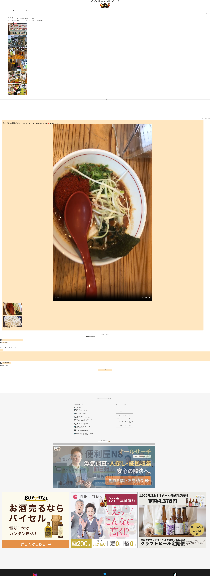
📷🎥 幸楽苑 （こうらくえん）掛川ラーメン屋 (82, 417)
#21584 (208, 13)
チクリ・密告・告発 (77, 407)
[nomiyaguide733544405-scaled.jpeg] (108, 77)
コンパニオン (129, 418)
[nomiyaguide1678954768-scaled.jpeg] (108, 89)
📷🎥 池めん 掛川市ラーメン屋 (79, 409)
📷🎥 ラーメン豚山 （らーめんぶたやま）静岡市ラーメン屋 (84, 429)
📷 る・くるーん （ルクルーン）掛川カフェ (81, 430)
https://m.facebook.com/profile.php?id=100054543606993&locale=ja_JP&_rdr (21, 18)
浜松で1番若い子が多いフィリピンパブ (80, 410)
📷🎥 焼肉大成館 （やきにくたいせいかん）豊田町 (83, 419)
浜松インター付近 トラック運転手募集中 (81, 423)
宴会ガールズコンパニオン (78, 416)
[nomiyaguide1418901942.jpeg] (108, 41)
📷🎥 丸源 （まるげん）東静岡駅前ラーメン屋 (82, 426)
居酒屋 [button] (121, 411)
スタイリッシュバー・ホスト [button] (130, 422)
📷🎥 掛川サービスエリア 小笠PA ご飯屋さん (82, 424)
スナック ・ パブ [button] (129, 415)
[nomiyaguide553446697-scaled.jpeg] (108, 65)
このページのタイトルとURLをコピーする (104, 398)
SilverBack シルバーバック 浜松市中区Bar (81, 434)
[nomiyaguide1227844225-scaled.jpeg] (102, 309)
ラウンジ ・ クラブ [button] (121, 415)
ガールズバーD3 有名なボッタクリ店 (80, 420)
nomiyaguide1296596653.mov (7, 327)
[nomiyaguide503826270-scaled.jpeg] (102, 321)
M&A (124, 432)
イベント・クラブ (120, 418)
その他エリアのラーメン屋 (6, 10)
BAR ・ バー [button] (130, 411)
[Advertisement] (33, 110)
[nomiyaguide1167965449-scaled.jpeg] (108, 29)
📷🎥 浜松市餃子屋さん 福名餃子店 (80, 413)
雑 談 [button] (130, 425)
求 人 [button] (121, 425)
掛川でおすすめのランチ (78, 431)
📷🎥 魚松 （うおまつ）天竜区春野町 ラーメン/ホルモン (84, 433)
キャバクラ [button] (121, 421)
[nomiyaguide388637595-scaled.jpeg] (108, 53)
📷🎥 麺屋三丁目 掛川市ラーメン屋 (80, 427)
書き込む (105, 369)
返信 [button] (206, 13)
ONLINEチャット (125, 408)
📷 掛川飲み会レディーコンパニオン (80, 414)
